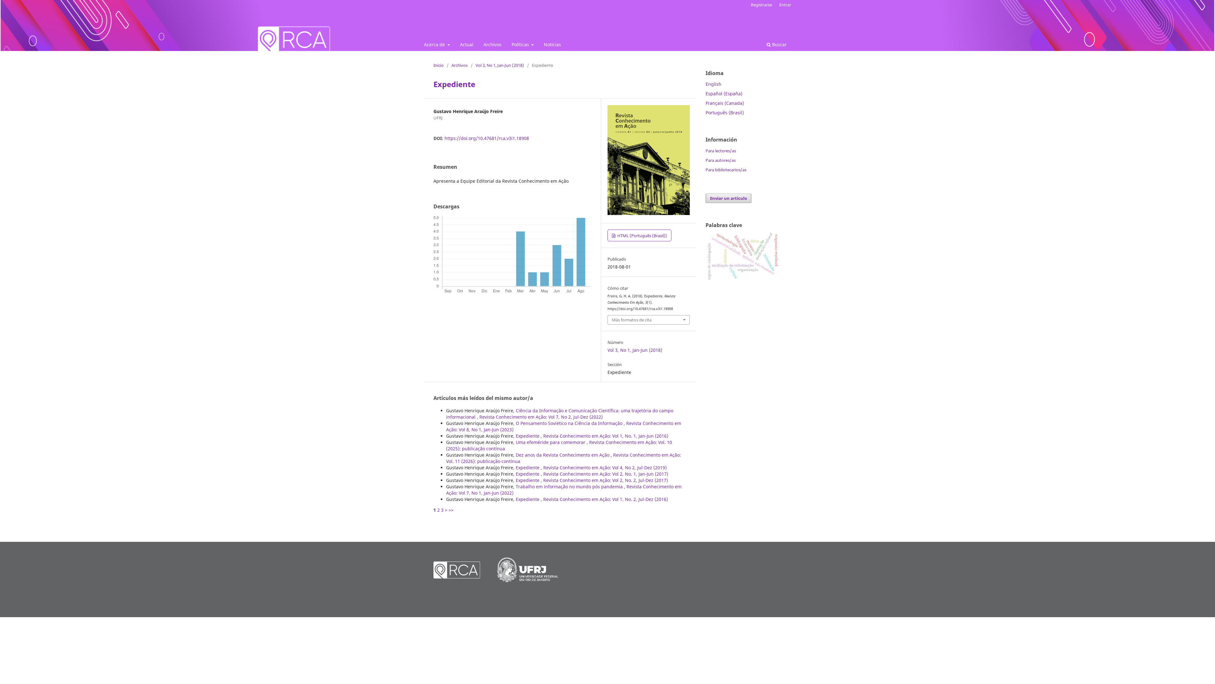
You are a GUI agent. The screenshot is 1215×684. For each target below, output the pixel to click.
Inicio (438, 65)
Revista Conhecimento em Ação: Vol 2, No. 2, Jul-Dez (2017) (605, 480)
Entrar (785, 5)
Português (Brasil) (725, 113)
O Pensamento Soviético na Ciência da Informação (570, 423)
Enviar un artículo (728, 198)
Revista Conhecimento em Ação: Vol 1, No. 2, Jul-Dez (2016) (605, 499)
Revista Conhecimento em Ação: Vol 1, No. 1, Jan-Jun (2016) (605, 436)
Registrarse (761, 5)
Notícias (552, 44)
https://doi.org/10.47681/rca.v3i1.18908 (487, 138)
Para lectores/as (721, 151)
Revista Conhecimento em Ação (456, 25)
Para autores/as (721, 160)
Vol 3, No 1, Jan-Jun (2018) (500, 65)
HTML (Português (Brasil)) (641, 235)
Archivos (492, 44)
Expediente (528, 436)
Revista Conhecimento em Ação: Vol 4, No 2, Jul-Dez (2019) (605, 468)
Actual (466, 44)
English (713, 84)
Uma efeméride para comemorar (551, 442)
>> (451, 510)
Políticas (521, 44)
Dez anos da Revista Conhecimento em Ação (563, 455)
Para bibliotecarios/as (726, 170)
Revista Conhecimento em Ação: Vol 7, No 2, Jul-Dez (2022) (541, 417)
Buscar (779, 44)
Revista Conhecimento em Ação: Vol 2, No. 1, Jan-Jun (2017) (605, 474)
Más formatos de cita (631, 320)
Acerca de (435, 44)
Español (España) (724, 94)
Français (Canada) (725, 103)
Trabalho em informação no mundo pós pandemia (570, 487)
